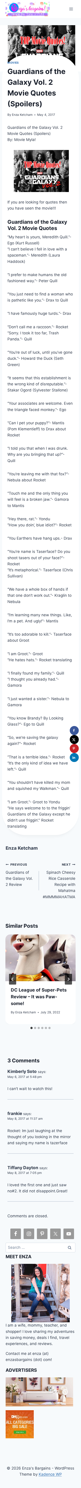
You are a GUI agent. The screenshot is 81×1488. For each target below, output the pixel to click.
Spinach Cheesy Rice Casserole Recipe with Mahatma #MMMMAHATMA (59, 881)
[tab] (31, 1028)
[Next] (68, 979)
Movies (13, 62)
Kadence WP (50, 1474)
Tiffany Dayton (22, 1167)
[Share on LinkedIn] (74, 757)
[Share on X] (74, 739)
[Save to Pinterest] (74, 748)
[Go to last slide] (12, 979)
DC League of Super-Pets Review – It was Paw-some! (39, 996)
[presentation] (40, 957)
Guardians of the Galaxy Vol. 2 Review (19, 875)
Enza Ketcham (22, 114)
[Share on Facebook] (74, 730)
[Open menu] (71, 8)
